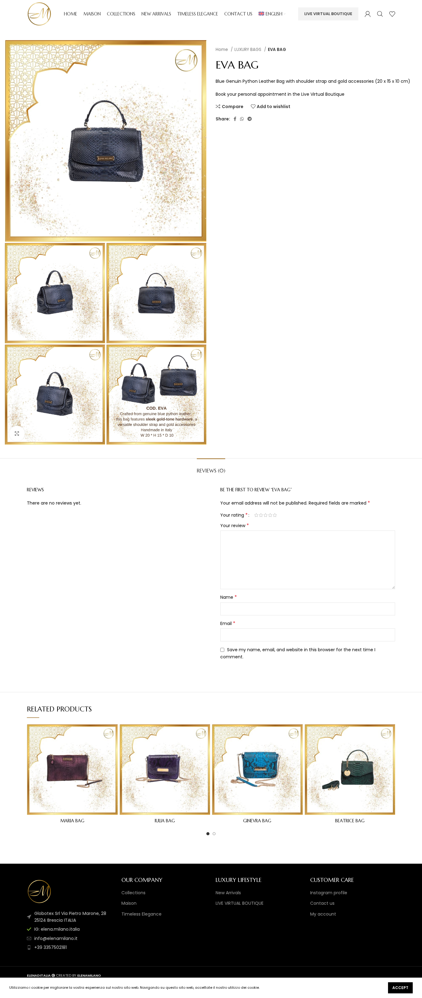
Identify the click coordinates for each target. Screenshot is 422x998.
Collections (133, 893)
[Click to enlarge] (17, 433)
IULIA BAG (165, 821)
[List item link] (69, 929)
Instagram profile (328, 893)
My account (323, 914)
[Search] (380, 14)
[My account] (367, 14)
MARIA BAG (72, 821)
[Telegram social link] (250, 119)
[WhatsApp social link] (242, 119)
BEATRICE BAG (350, 821)
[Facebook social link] (235, 119)
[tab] (211, 467)
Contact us (322, 903)
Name (228, 597)
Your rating (234, 515)
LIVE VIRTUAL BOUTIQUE (328, 14)
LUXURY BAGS (248, 49)
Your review (234, 525)
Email (227, 623)
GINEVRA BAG (257, 821)
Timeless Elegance (141, 914)
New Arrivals (228, 893)
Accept (400, 987)
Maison (129, 903)
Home (222, 49)
